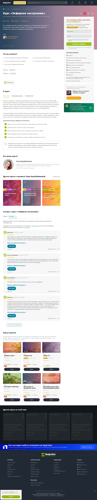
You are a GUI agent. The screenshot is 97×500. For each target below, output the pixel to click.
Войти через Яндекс (48, 242)
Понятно (11, 496)
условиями (57, 263)
